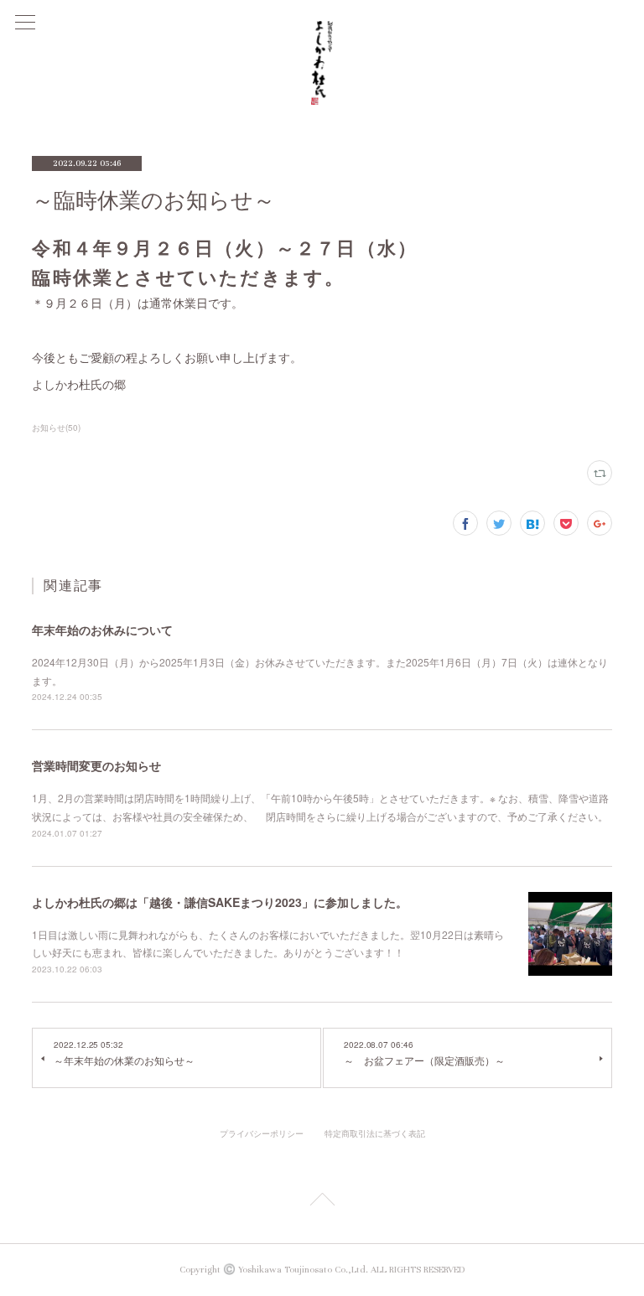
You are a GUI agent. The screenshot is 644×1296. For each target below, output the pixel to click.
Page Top (322, 1202)
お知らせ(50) (56, 427)
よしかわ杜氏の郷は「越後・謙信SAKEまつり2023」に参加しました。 (220, 902)
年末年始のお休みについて (102, 629)
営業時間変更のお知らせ (96, 765)
